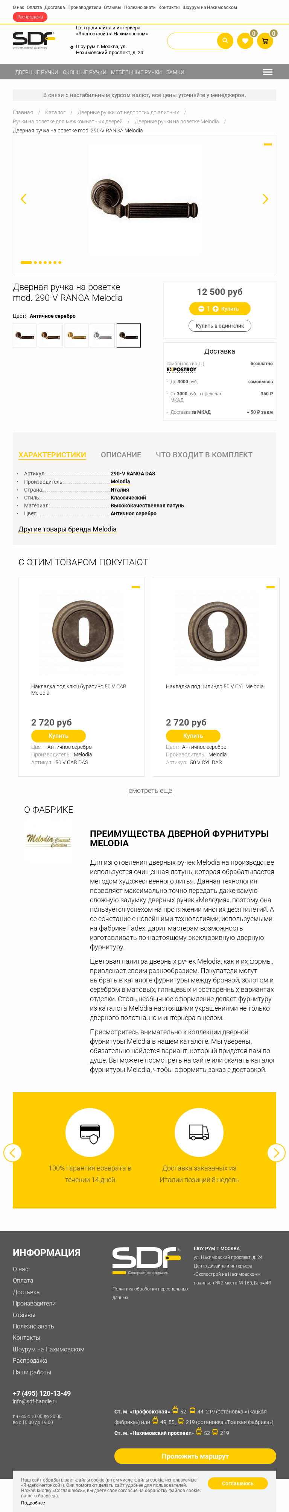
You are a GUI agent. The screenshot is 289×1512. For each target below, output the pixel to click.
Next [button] (276, 1152)
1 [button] (26, 262)
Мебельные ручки (136, 72)
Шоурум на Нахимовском (210, 7)
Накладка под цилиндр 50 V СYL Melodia (215, 686)
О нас (18, 7)
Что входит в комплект (204, 454)
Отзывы (113, 7)
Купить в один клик (220, 326)
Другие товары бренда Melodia (67, 529)
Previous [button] (12, 1152)
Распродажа (30, 17)
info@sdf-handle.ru (35, 1401)
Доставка (54, 7)
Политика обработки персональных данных (151, 1293)
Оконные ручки (84, 72)
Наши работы (32, 1372)
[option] (144, 199)
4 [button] (45, 262)
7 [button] (59, 262)
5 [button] (50, 262)
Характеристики (52, 454)
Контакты (169, 7)
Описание (121, 454)
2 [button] (35, 262)
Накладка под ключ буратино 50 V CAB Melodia (78, 689)
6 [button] (54, 262)
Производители (84, 7)
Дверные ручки (36, 72)
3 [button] (40, 262)
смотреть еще (150, 790)
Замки (175, 72)
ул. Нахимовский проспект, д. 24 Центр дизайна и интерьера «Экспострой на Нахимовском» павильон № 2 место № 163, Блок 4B (232, 1266)
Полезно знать (140, 7)
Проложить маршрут (195, 1456)
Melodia (120, 481)
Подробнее (33, 1503)
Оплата (34, 7)
